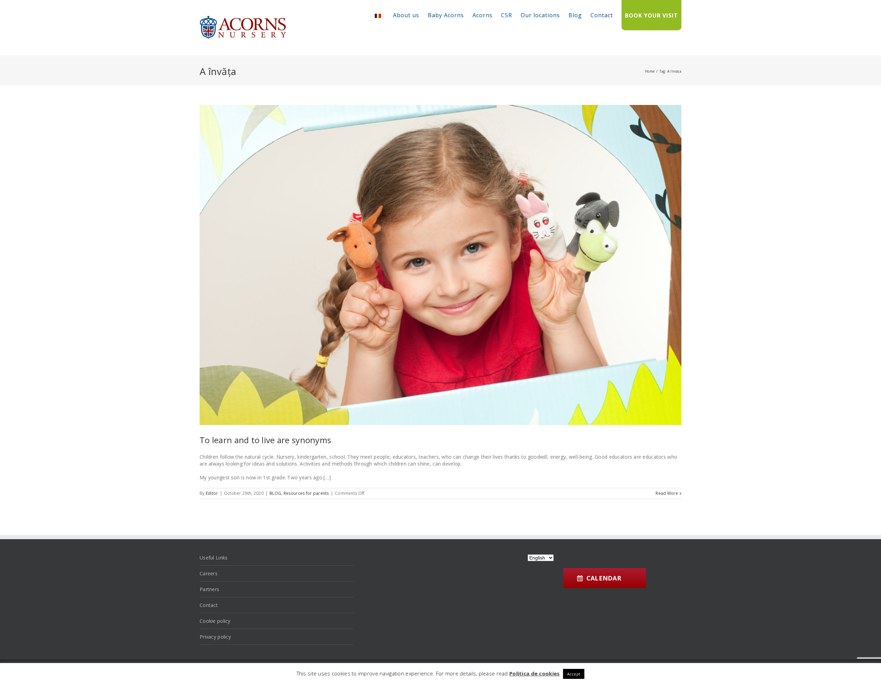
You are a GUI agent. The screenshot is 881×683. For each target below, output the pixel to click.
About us (406, 15)
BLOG (275, 493)
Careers (208, 573)
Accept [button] (574, 673)
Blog (575, 15)
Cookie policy (215, 621)
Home (650, 71)
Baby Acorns (446, 15)
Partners (209, 589)
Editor (212, 493)
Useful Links (213, 557)
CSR (506, 15)
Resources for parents (306, 493)
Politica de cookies (534, 673)
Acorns (482, 15)
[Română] (378, 16)
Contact (602, 15)
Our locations (540, 15)
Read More (667, 493)
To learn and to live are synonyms (265, 440)
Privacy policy (215, 636)
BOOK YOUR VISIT (651, 15)
